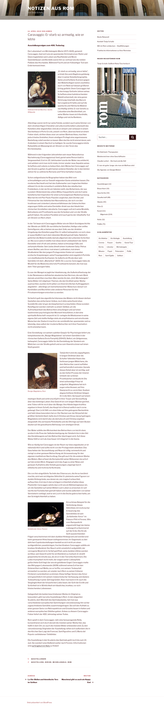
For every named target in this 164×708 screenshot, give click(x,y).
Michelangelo (60, 662)
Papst (110, 251)
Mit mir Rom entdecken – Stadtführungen (113, 46)
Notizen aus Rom (51, 8)
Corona (101, 243)
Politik (99, 224)
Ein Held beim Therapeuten (107, 152)
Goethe (118, 243)
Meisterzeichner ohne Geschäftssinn (111, 156)
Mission (101, 251)
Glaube (100, 202)
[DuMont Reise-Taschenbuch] (116, 127)
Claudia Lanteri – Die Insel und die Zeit (111, 161)
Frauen (110, 243)
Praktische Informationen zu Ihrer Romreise (114, 50)
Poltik (129, 251)
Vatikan (120, 255)
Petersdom (119, 251)
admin (49, 31)
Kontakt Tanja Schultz (105, 41)
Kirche (48, 662)
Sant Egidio (109, 255)
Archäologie (115, 238)
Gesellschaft (102, 197)
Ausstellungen (38, 659)
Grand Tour (129, 243)
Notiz (99, 219)
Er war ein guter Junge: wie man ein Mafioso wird (115, 165)
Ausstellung (37, 662)
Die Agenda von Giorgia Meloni (109, 170)
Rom (70, 662)
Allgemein (104, 214)
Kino (99, 206)
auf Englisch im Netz (41, 646)
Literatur (110, 247)
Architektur (103, 238)
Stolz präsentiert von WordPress (39, 702)
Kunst (99, 211)
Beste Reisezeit (103, 37)
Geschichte (101, 193)
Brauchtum (101, 188)
